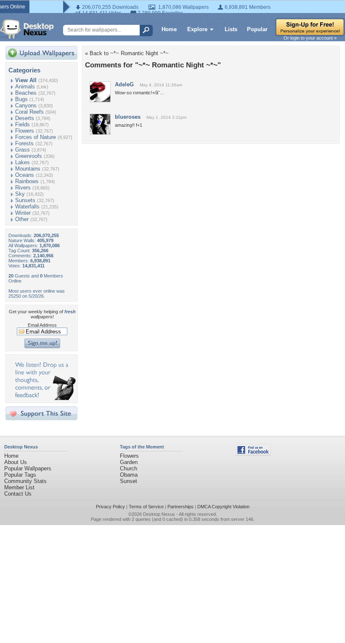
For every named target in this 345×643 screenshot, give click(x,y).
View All (26, 80)
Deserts (24, 118)
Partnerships (180, 506)
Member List (19, 487)
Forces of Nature (35, 137)
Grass (22, 150)
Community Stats (25, 481)
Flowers (24, 131)
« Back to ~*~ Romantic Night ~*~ (127, 53)
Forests (24, 143)
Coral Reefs (29, 112)
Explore (197, 29)
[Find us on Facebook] (253, 453)
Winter (23, 213)
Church (128, 468)
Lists (231, 29)
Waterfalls (27, 206)
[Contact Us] (44, 398)
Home (169, 29)
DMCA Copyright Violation (223, 506)
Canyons (26, 105)
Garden (129, 462)
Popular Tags (20, 475)
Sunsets (25, 200)
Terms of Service (146, 506)
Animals (25, 86)
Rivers (23, 187)
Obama (129, 475)
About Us (15, 462)
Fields (22, 124)
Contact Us (18, 494)
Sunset (128, 481)
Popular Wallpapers (27, 468)
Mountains (27, 168)
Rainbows (27, 181)
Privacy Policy (110, 506)
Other (22, 219)
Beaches (26, 93)
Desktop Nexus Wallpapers (27, 29)
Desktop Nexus (159, 514)
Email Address (42, 325)
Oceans (24, 175)
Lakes (22, 162)
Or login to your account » (310, 37)
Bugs (21, 99)
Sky (20, 194)
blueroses (128, 117)
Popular (257, 29)
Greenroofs (28, 156)
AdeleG (124, 84)
